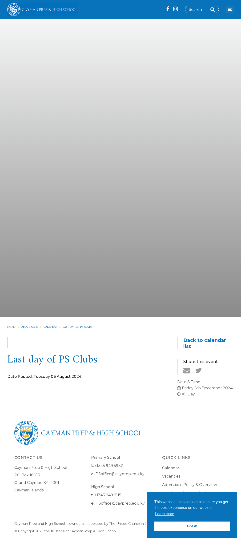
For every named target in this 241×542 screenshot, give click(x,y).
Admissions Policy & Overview (189, 484)
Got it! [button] (192, 526)
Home (11, 327)
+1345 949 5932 (109, 465)
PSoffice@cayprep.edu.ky (120, 474)
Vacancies (171, 476)
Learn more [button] (164, 514)
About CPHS (29, 327)
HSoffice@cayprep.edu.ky (120, 503)
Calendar (50, 327)
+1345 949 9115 (108, 495)
